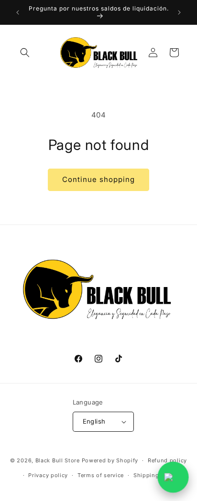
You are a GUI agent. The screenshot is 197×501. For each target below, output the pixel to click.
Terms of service (100, 475)
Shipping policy (155, 475)
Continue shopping (98, 179)
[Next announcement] (179, 12)
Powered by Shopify (110, 460)
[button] (24, 52)
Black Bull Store (57, 460)
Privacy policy (48, 475)
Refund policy (167, 460)
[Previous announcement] (17, 12)
